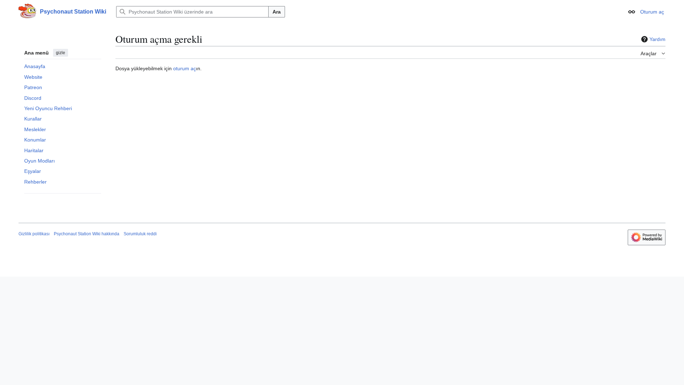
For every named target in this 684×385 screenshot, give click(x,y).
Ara (277, 12)
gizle (60, 52)
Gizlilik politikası (34, 233)
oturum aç (184, 68)
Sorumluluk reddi (140, 233)
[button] (632, 11)
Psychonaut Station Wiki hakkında (86, 233)
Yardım (657, 39)
